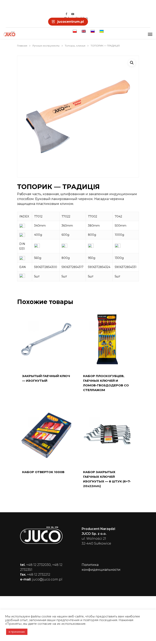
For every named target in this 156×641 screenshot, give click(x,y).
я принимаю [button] (17, 631)
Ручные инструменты (46, 45)
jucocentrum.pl (70, 22)
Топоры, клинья (75, 45)
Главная (22, 45)
